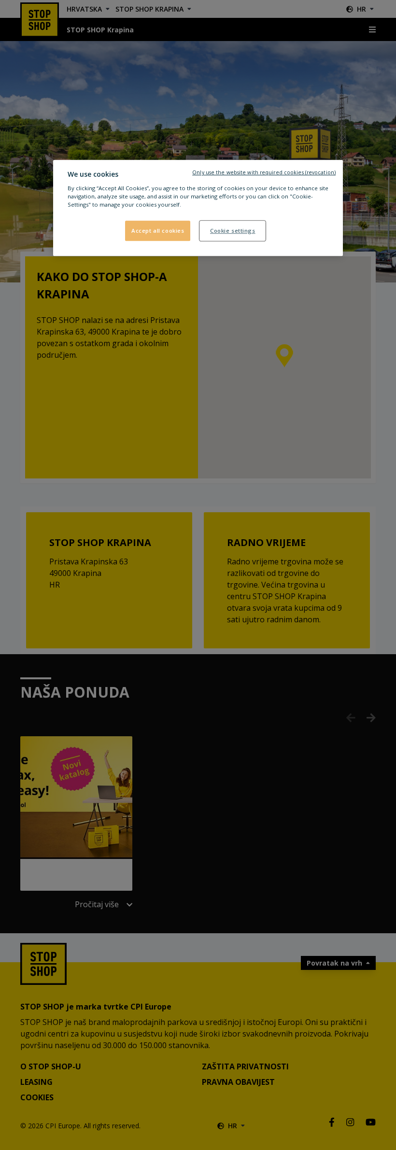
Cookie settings (232, 230)
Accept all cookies (157, 230)
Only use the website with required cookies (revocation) (264, 172)
